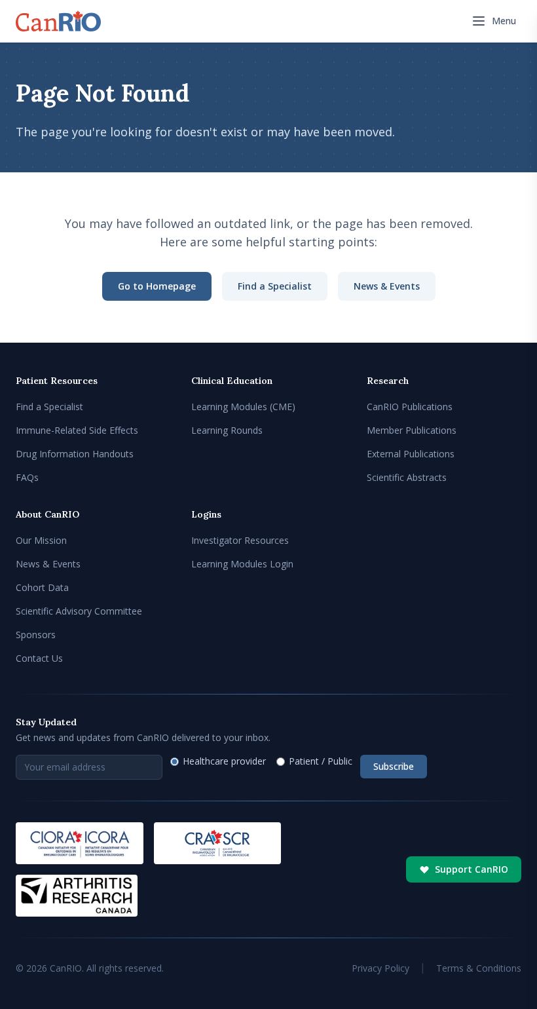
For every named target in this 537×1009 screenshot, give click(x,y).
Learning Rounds (227, 430)
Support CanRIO (471, 869)
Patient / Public (320, 761)
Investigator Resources (240, 540)
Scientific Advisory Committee (79, 611)
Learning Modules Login (242, 564)
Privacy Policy (380, 968)
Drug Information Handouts (75, 453)
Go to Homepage (157, 286)
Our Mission (41, 540)
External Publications (410, 453)
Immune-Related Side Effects (77, 430)
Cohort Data (42, 587)
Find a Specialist (275, 286)
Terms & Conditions (478, 968)
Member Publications (411, 430)
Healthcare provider (224, 761)
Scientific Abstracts (407, 477)
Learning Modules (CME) (243, 406)
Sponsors (36, 634)
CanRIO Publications (410, 406)
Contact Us (39, 658)
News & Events (387, 286)
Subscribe (393, 766)
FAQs (27, 477)
